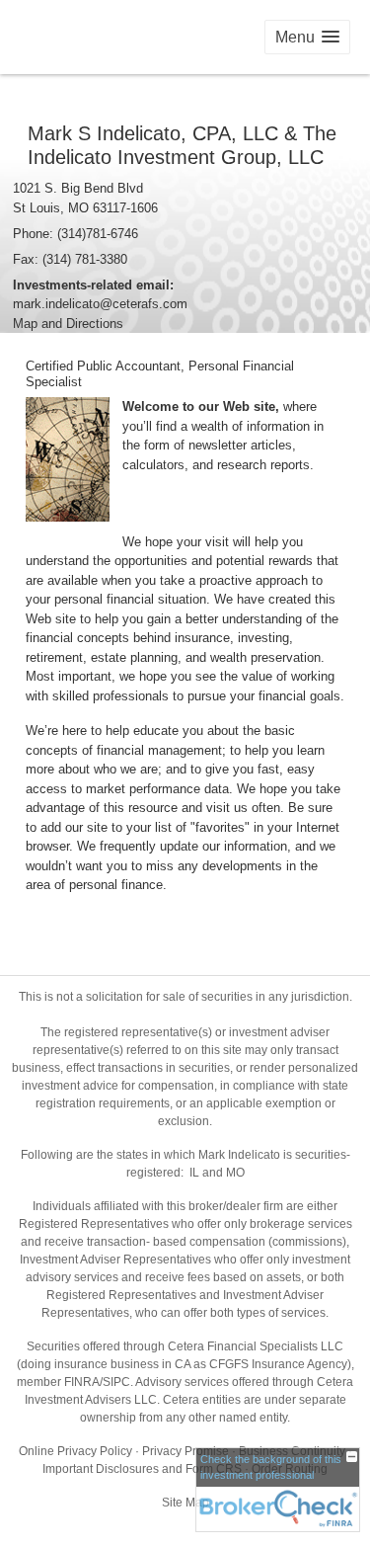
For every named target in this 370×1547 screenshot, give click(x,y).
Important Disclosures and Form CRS (142, 1469)
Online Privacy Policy (75, 1451)
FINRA (82, 1382)
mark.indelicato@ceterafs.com (100, 303)
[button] (307, 37)
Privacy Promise (185, 1451)
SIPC (116, 1382)
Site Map (185, 1502)
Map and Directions (68, 323)
